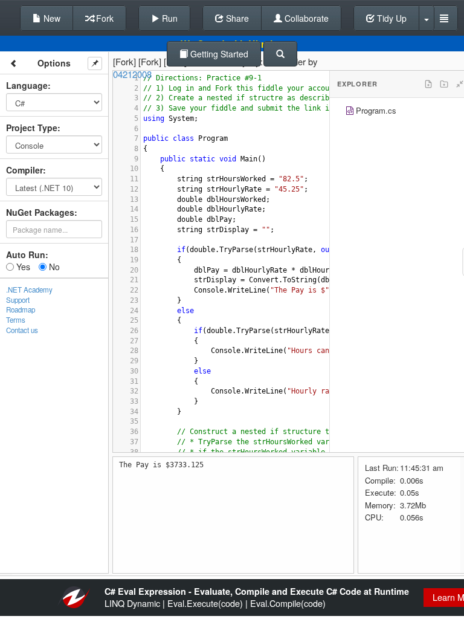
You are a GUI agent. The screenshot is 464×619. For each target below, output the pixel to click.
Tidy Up (391, 18)
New (50, 18)
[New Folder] (444, 84)
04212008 (132, 74)
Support (18, 300)
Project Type (31, 128)
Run (169, 18)
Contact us (22, 330)
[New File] (428, 84)
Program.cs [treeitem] (376, 110)
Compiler (24, 170)
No (53, 267)
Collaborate (305, 18)
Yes (22, 267)
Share (236, 18)
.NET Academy (29, 289)
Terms (15, 320)
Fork (104, 18)
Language (27, 85)
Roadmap (20, 309)
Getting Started (218, 54)
